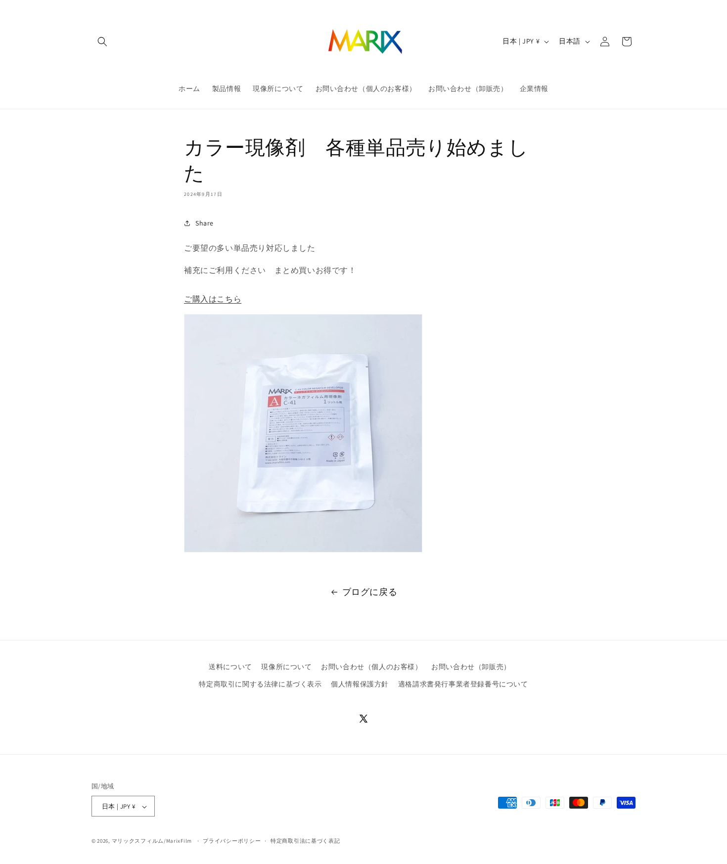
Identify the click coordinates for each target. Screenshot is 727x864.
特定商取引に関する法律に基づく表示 (260, 684)
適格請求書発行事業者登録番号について (463, 684)
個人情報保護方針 (360, 684)
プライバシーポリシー (232, 840)
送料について (230, 666)
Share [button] (204, 223)
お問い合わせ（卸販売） (471, 666)
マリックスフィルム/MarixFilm (152, 841)
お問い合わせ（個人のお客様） (371, 666)
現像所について (286, 666)
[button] (102, 41)
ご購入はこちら (212, 299)
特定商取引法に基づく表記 (305, 840)
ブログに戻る (370, 591)
